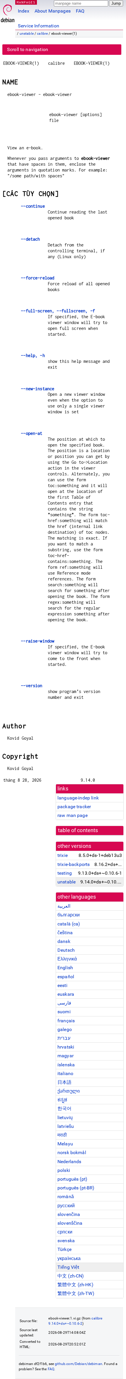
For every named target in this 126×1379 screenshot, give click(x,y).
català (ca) (68, 924)
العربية (63, 906)
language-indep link (78, 798)
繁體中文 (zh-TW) (75, 1293)
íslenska (66, 1065)
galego (64, 1029)
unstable (27, 34)
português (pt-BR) (76, 1188)
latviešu (65, 1126)
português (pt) (72, 1179)
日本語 (64, 1082)
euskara (65, 994)
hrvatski (65, 1047)
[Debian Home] (7, 12)
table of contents (78, 830)
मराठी (62, 1135)
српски (64, 1232)
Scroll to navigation (27, 49)
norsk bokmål (71, 1152)
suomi (64, 1011)
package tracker (74, 806)
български (68, 915)
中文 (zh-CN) (70, 1276)
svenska (66, 1240)
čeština (65, 932)
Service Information (38, 26)
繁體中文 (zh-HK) (75, 1284)
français (66, 1020)
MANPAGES (26, 2)
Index (23, 11)
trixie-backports (73, 864)
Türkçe (64, 1249)
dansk (63, 941)
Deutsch (66, 950)
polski (63, 1170)
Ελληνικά (67, 959)
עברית (63, 1038)
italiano (65, 1073)
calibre (42, 34)
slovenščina (70, 1223)
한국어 (64, 1108)
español (65, 976)
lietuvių (65, 1117)
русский (66, 1205)
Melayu (65, 1144)
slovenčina (68, 1214)
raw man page (72, 815)
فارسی (64, 1003)
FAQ (80, 11)
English (65, 967)
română (65, 1196)
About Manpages (53, 11)
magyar (65, 1055)
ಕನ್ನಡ (62, 1099)
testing (64, 873)
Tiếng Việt (68, 1267)
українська (69, 1258)
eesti (62, 985)
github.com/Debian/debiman (78, 1364)
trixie (62, 855)
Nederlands (69, 1161)
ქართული (68, 1091)
